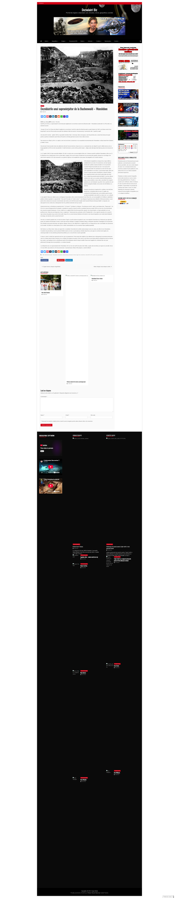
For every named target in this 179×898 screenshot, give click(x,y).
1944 (46, 254)
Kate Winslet (83, 780)
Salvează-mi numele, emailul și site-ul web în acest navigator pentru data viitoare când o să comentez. (67, 421)
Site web (93, 415)
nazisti (93, 254)
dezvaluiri (60, 254)
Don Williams (117, 773)
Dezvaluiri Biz (89, 10)
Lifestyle (90, 41)
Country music (109, 544)
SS (96, 254)
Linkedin (69, 260)
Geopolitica (54, 41)
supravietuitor (100, 254)
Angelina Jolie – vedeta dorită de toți (89, 557)
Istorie (46, 41)
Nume (42, 415)
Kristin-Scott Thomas (78, 547)
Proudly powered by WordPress (79, 893)
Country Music (110, 435)
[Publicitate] (128, 99)
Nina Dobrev (83, 673)
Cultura (82, 41)
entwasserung (65, 254)
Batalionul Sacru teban (97, 278)
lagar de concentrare (80, 254)
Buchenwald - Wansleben (52, 254)
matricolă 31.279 (88, 254)
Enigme (63, 41)
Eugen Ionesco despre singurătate (51, 266)
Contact (116, 41)
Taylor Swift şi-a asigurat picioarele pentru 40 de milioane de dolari (122, 559)
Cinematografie (77, 435)
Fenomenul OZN (73, 41)
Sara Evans (116, 666)
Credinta (98, 41)
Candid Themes (104, 893)
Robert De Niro (83, 566)
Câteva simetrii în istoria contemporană (76, 382)
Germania (71, 254)
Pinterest (61, 260)
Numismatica (108, 41)
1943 (43, 254)
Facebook (44, 260)
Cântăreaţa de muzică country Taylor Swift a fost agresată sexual (118, 547)
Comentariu (44, 396)
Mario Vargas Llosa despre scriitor (102, 266)
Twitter (53, 260)
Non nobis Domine (46, 292)
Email (67, 415)
